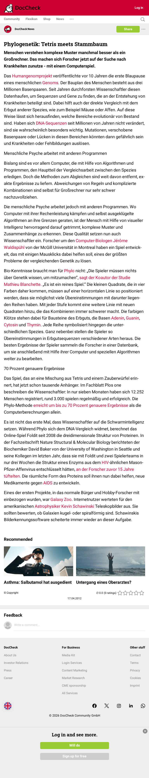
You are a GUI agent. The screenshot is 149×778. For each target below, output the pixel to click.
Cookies (135, 678)
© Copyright (11, 592)
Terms (134, 663)
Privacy (135, 670)
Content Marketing (74, 670)
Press (7, 670)
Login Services (72, 663)
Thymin (34, 324)
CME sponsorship (74, 685)
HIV (105, 462)
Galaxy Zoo (61, 499)
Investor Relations (16, 663)
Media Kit (68, 655)
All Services (70, 693)
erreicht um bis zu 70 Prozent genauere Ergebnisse (80, 405)
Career (8, 678)
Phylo (69, 270)
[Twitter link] (106, 706)
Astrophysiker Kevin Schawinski (64, 506)
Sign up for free (74, 756)
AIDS (47, 482)
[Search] (142, 20)
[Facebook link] (94, 706)
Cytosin (11, 324)
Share (128, 29)
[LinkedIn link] (131, 706)
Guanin (132, 318)
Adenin (117, 318)
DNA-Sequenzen (51, 123)
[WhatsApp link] (143, 706)
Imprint (135, 685)
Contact (135, 655)
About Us (10, 655)
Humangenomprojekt (32, 76)
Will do (74, 745)
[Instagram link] (119, 706)
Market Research (73, 678)
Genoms (50, 82)
